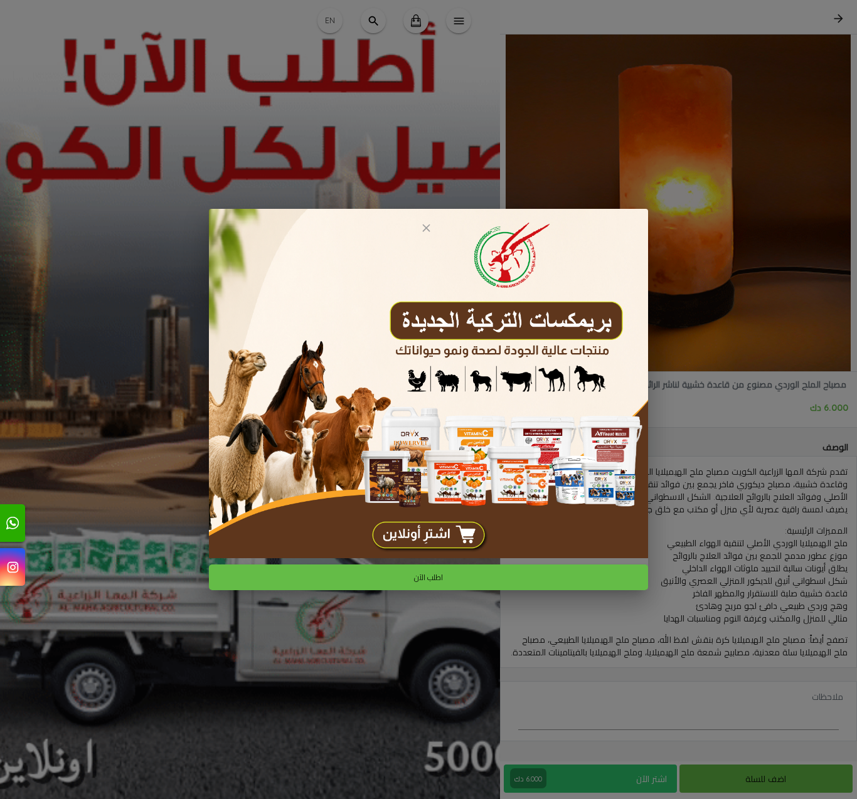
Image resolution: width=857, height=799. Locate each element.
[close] (426, 228)
